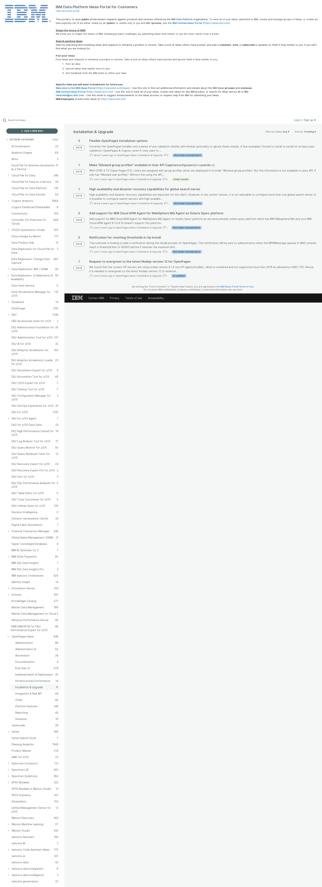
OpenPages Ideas (127, 155)
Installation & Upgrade (150, 155)
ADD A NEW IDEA (33, 131)
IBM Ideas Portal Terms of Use (237, 286)
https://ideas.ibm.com (216, 22)
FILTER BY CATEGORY (22, 139)
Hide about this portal (67, 11)
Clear (55, 139)
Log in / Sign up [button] (304, 120)
